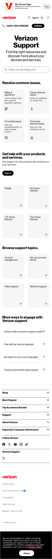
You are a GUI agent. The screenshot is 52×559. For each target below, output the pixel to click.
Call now (38, 26)
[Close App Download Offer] (2, 6)
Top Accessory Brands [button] (14, 407)
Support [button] (6, 414)
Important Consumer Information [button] (20, 429)
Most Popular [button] (9, 400)
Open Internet (8, 504)
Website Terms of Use (12, 511)
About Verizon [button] (10, 422)
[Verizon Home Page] (9, 17)
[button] (13, 101)
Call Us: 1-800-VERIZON (17, 26)
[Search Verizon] (29, 17)
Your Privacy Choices (12, 491)
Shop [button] (5, 392)
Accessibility (7, 497)
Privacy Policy (8, 484)
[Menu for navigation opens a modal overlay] (48, 17)
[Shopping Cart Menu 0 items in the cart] (42, 17)
